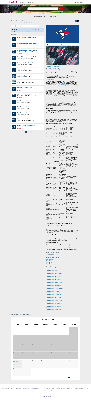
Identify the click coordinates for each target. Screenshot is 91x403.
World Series (56, 89)
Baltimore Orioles (49, 259)
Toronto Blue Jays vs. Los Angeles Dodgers (54, 289)
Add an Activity (75, 388)
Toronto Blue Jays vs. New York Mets (53, 295)
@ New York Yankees (15, 362)
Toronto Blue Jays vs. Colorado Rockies (54, 282)
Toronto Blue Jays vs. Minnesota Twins (53, 294)
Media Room (54, 388)
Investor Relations (45, 388)
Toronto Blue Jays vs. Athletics (52, 270)
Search (61, 9)
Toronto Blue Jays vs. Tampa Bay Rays (53, 307)
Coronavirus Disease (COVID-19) (36, 388)
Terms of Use (40, 390)
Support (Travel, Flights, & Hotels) (15, 388)
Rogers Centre (55, 71)
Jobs (50, 388)
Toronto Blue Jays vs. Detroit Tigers (53, 283)
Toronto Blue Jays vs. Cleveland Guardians (54, 280)
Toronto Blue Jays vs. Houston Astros (53, 285)
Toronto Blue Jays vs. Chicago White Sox (54, 277)
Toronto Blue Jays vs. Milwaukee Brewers (54, 292)
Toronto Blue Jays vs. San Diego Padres (54, 301)
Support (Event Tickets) (26, 388)
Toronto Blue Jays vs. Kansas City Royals (54, 286)
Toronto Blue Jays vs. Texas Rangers (53, 309)
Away (18, 25)
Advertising (58, 388)
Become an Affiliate (64, 388)
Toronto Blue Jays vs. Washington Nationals (54, 310)
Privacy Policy (46, 390)
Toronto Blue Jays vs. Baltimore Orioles (54, 273)
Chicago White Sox (61, 83)
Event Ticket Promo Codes (83, 388)
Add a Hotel (70, 388)
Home (13, 25)
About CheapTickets (5, 388)
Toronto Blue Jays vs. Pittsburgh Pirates (54, 300)
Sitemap (50, 390)
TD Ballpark (71, 245)
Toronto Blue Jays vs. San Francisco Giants (54, 303)
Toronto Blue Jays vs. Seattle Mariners (53, 304)
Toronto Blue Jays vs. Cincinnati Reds (53, 279)
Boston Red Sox (49, 260)
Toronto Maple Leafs (50, 254)
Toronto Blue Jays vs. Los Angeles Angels (54, 288)
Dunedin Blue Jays (51, 247)
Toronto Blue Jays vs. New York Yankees (54, 297)
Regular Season (25, 25)
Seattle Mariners (58, 112)
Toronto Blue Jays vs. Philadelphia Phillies (54, 298)
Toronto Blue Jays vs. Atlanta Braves (53, 271)
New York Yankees (49, 262)
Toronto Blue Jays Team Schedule (53, 66)
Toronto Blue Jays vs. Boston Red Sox (53, 274)
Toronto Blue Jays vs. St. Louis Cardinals (54, 306)
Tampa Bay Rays (49, 263)
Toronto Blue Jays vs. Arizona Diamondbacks (55, 269)
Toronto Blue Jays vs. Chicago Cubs (53, 276)
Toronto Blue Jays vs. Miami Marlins (53, 291)
